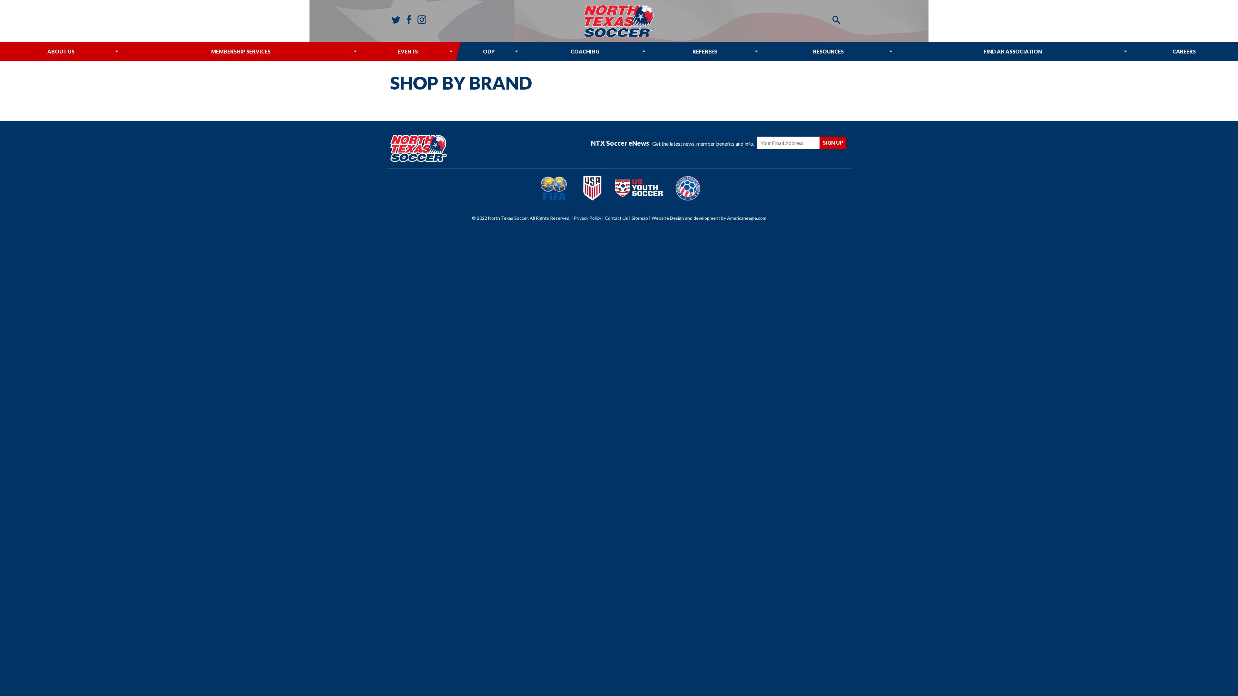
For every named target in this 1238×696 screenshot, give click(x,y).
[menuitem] (61, 51)
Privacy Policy (587, 218)
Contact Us (616, 218)
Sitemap (640, 218)
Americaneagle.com (746, 218)
